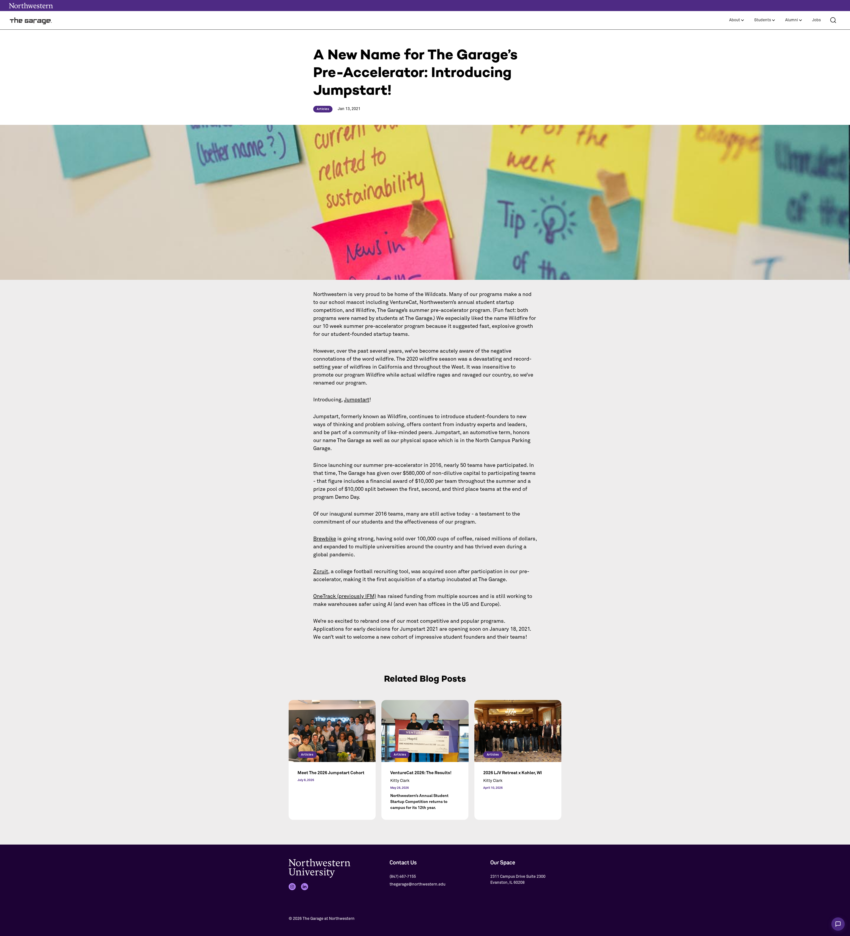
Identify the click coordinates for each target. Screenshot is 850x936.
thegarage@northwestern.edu (417, 884)
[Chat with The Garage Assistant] (838, 924)
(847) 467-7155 (403, 877)
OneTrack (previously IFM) (344, 596)
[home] (31, 20)
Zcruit (320, 571)
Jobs (816, 20)
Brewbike (324, 538)
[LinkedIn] (304, 886)
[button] (737, 20)
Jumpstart (356, 399)
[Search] (833, 20)
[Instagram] (292, 886)
